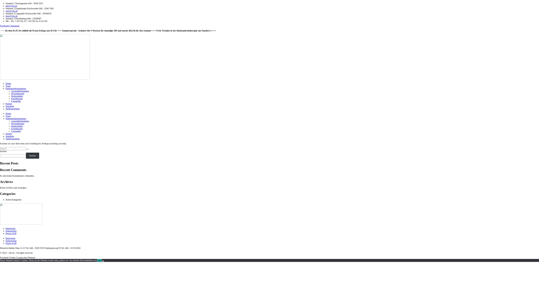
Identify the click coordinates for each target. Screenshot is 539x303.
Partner (9, 104)
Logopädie (16, 101)
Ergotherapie (17, 98)
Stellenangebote (13, 109)
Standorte (10, 106)
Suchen (3, 151)
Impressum (10, 228)
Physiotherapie (17, 93)
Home (8, 83)
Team (8, 86)
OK (99, 260)
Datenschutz (11, 231)
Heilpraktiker (17, 96)
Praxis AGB (11, 233)
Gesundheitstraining (20, 91)
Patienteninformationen (16, 88)
